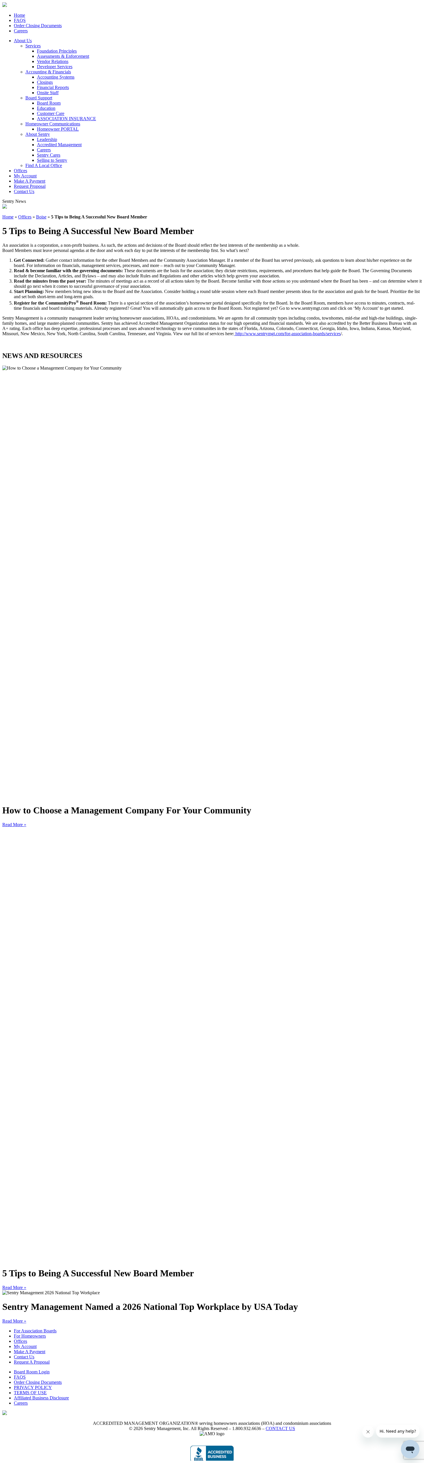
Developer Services (54, 66)
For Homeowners (30, 1336)
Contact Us (24, 191)
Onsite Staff (48, 92)
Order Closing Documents (38, 25)
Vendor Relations (52, 61)
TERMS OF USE (30, 1392)
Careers (21, 30)
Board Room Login (32, 1371)
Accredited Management (59, 144)
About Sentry (37, 134)
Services (33, 45)
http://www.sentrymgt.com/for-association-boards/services (287, 333)
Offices (20, 170)
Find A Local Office (43, 165)
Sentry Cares (48, 155)
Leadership (47, 139)
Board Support (38, 97)
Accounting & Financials (48, 71)
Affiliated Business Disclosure (41, 1397)
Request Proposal (30, 186)
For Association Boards (35, 1330)
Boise (41, 216)
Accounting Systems (55, 77)
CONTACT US (280, 1428)
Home (19, 15)
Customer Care (50, 113)
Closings (45, 82)
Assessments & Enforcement (63, 56)
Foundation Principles (57, 51)
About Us (23, 40)
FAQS (20, 20)
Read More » (14, 824)
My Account (25, 175)
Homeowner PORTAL (58, 129)
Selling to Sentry (52, 160)
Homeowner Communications (52, 123)
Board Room (49, 103)
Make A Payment (29, 181)
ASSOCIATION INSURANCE (66, 118)
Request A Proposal (32, 1362)
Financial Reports (53, 87)
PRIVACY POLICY (33, 1387)
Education (46, 108)
